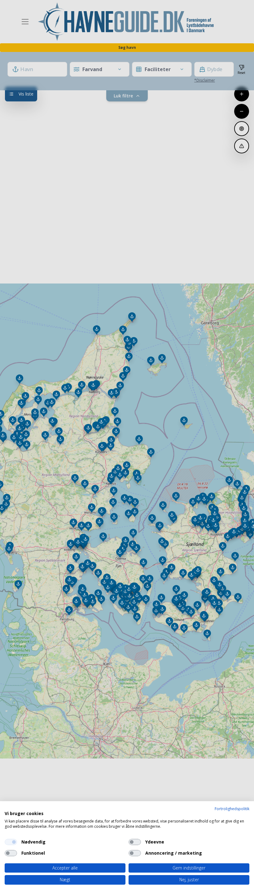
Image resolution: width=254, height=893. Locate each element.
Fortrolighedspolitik (232, 808)
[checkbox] (11, 842)
